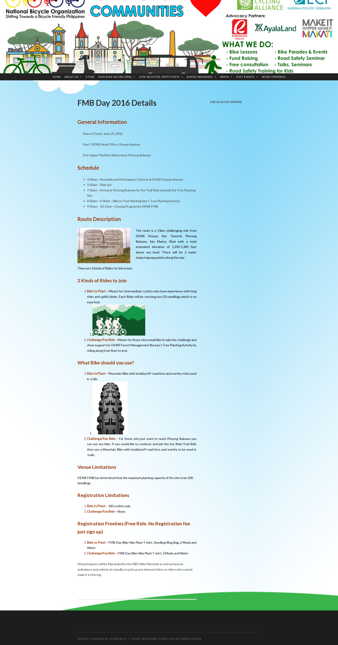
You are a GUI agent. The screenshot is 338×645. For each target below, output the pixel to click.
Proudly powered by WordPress (101, 638)
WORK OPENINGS (273, 76)
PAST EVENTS (245, 76)
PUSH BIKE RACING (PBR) (115, 76)
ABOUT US (71, 76)
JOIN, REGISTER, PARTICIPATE (159, 76)
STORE (90, 76)
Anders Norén (190, 638)
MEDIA (224, 76)
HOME (57, 76)
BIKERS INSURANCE (200, 76)
